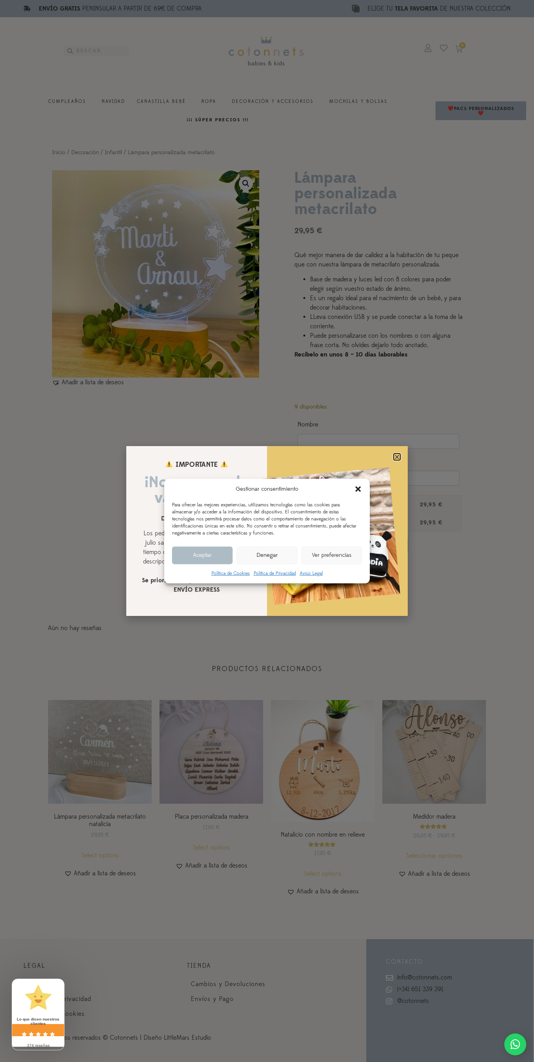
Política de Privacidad (275, 573)
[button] (358, 489)
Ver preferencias (331, 555)
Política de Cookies (230, 573)
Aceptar (202, 555)
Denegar (267, 555)
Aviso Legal (311, 573)
